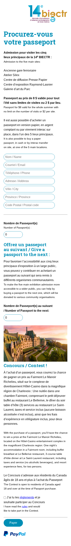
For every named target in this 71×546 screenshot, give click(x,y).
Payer (13, 522)
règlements (27, 497)
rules (24, 506)
